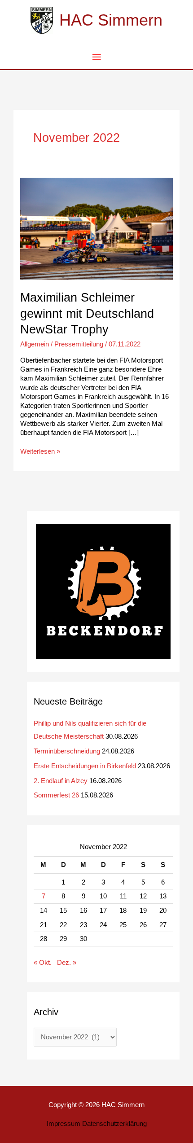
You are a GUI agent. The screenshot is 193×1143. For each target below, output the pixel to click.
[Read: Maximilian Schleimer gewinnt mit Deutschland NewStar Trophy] (96, 229)
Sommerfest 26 (56, 795)
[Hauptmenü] (96, 57)
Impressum (63, 1123)
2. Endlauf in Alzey (61, 780)
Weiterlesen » (40, 451)
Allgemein (34, 344)
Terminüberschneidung (67, 751)
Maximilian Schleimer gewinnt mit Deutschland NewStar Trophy (87, 313)
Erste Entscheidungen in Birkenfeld (85, 766)
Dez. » (66, 962)
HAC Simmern (110, 20)
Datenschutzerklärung (114, 1123)
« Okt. (43, 962)
